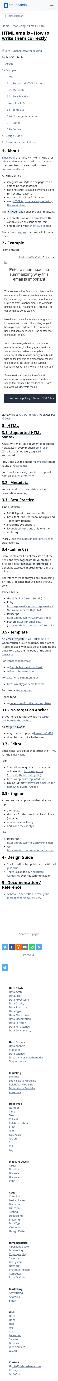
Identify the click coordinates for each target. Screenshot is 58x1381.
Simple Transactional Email (26, 667)
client (43, 462)
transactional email (18, 661)
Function (14, 1208)
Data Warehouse (19, 1015)
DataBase (15, 996)
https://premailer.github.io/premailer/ (30, 606)
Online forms (23, 598)
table (10, 532)
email (5, 650)
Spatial (13, 1142)
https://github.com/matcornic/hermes (30, 850)
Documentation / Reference (22, 142)
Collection (15, 1119)
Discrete (14, 1173)
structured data (27, 489)
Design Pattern (18, 1231)
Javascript (15, 1335)
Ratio (12, 1181)
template (39, 218)
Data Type (15, 1011)
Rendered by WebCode (30, 257)
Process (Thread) (19, 1270)
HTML (9, 77)
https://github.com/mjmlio (24, 775)
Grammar (15, 1204)
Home (5, 26)
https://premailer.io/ (29, 621)
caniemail (22, 465)
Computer (15, 1273)
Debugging (16, 1215)
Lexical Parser (17, 1200)
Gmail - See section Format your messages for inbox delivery (28, 896)
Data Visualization (20, 1019)
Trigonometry (17, 1061)
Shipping (14, 1219)
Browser (14, 1343)
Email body (8, 157)
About (9, 63)
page (7, 418)
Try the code (48, 257)
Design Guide (13, 136)
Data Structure (18, 1007)
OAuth (13, 1351)
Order (12, 1165)
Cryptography (17, 1254)
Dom (12, 1320)
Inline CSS (19, 103)
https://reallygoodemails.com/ (25, 684)
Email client (18, 754)
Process (14, 1077)
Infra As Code (17, 1277)
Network (14, 1266)
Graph (13, 1138)
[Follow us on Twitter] (5, 967)
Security (14, 1258)
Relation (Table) (18, 1123)
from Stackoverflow (22, 671)
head (5, 560)
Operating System (20, 1246)
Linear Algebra (18, 1057)
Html (12, 1316)
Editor (16, 123)
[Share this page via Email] (25, 947)
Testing (13, 1212)
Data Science (17, 1053)
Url (11, 1327)
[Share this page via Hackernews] (18, 947)
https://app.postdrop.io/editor (25, 779)
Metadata (18, 90)
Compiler (14, 1196)
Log (11, 1150)
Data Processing (19, 999)
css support (44, 472)
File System (16, 1262)
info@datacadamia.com (26, 1366)
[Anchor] (21, 150)
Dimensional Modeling (23, 1088)
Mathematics (35, 1057)
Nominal (14, 1169)
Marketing (19, 26)
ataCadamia (18, 5)
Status (16, 1374)
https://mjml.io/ (33, 771)
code (38, 598)
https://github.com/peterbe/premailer (31, 625)
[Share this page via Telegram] (39, 947)
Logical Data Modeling (22, 1080)
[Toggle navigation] (51, 5)
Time (12, 1111)
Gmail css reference (22, 476)
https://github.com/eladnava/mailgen (30, 842)
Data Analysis (17, 1046)
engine (22, 232)
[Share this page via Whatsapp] (32, 947)
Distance (14, 1177)
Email (32, 26)
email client (42, 447)
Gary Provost (29, 414)
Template (18, 109)
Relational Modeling (21, 1084)
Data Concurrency (20, 1030)
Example (10, 70)
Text (11, 1115)
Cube (12, 1127)
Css (11, 1331)
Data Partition (17, 1023)
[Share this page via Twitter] (5, 947)
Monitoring (16, 1250)
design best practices (37, 539)
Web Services (17, 1347)
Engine (17, 129)
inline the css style (23, 826)
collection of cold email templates (30, 703)
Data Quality (16, 1003)
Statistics (14, 1050)
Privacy (13, 1370)
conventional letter (13, 169)
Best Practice (21, 96)
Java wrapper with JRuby (25, 610)
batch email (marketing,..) (22, 677)
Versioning (15, 1227)
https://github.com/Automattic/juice (29, 618)
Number (14, 1107)
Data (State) (16, 992)
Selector (14, 1339)
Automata (15, 1092)
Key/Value (15, 1134)
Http (12, 1324)
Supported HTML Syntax (27, 83)
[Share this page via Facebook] (12, 947)
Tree (11, 1131)
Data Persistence (19, 1026)
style (17, 560)
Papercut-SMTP (43, 733)
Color (12, 1146)
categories (25, 690)
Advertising (16, 1293)
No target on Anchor (25, 116)
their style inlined (40, 226)
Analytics (14, 1297)
